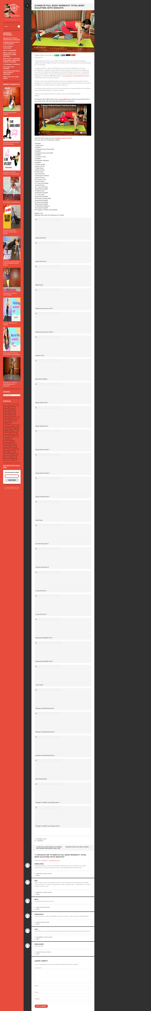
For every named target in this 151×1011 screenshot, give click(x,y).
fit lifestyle (15, 430)
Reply (38, 875)
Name (36, 985)
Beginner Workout (8, 425)
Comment (38, 968)
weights (14, 456)
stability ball (12, 451)
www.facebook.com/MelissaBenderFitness (75, 76)
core (17, 428)
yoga (15, 459)
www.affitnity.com (65, 99)
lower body (13, 443)
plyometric (13, 446)
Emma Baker (39, 944)
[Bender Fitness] (11, 12)
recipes (16, 449)
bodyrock (16, 425)
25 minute (6, 417)
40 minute (13, 420)
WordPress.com (15, 488)
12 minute (6, 410)
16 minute (6, 412)
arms (5, 423)
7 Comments (39, 840)
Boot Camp (6, 428)
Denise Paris (39, 864)
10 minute (12, 407)
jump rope (6, 443)
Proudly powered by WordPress (12, 487)
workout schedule (8, 459)
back (9, 423)
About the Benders (9, 50)
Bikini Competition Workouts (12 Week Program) (9, 54)
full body (16, 436)
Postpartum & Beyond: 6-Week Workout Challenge (11, 72)
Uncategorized (7, 456)
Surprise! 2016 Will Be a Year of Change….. (77, 847)
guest (10, 438)
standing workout (8, 454)
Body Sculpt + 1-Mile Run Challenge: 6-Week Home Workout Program (11, 60)
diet (5, 430)
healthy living (7, 441)
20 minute (6, 415)
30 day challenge (14, 417)
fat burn (9, 430)
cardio (12, 428)
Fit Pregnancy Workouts (11, 64)
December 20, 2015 (41, 839)
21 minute (13, 415)
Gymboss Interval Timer (63, 138)
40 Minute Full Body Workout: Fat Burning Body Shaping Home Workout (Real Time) (49, 847)
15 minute (12, 410)
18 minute (12, 412)
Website (37, 999)
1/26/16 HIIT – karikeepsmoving (50, 860)
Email (36, 992)
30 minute (6, 420)
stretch (15, 454)
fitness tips (6, 433)
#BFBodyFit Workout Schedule (11, 404)
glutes (5, 438)
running (6, 451)
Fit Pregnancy (14, 433)
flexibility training (8, 436)
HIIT (13, 441)
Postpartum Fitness (8, 449)
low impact (6, 446)
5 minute (6, 407)
